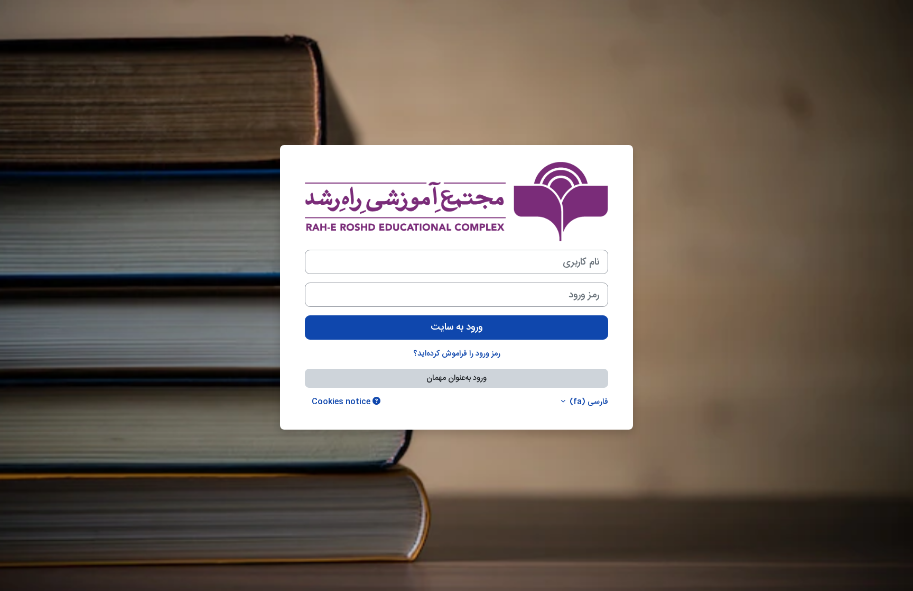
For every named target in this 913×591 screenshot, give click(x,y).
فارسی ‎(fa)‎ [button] (587, 402)
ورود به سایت (457, 327)
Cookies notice (342, 401)
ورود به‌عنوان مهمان (456, 378)
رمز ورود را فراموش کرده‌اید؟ (456, 353)
